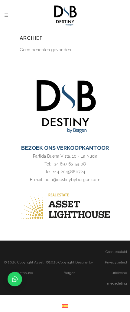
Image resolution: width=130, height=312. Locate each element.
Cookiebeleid (116, 252)
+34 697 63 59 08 (69, 164)
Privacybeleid (116, 262)
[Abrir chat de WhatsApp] (15, 279)
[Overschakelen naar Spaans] (65, 306)
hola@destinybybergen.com (72, 179)
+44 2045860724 (69, 171)
